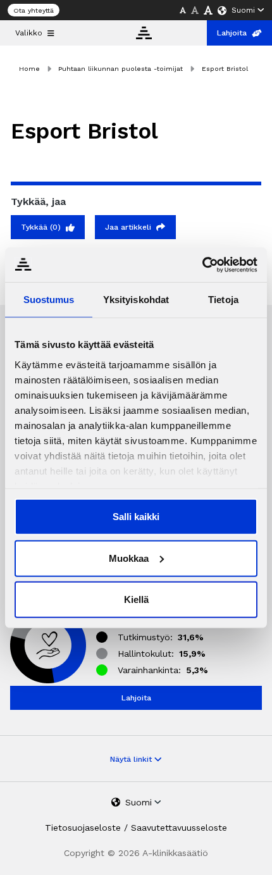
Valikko (28, 32)
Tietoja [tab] (223, 299)
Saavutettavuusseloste (179, 827)
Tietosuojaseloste (83, 827)
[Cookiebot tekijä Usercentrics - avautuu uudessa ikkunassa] (202, 264)
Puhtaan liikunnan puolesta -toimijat (120, 69)
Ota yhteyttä (33, 10)
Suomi (243, 10)
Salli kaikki (136, 516)
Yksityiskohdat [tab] (136, 299)
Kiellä (136, 599)
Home (29, 69)
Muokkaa (129, 557)
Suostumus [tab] (49, 299)
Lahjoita (232, 32)
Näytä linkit (132, 759)
